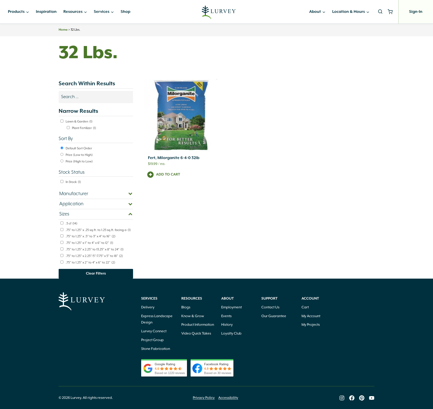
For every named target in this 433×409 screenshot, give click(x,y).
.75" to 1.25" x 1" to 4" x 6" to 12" (89, 243)
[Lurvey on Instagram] (342, 398)
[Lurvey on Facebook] (352, 398)
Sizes (64, 214)
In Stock (73, 182)
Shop (125, 11)
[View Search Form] (380, 12)
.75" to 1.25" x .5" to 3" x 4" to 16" (90, 236)
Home (63, 30)
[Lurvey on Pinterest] (361, 398)
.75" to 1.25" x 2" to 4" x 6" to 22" (90, 262)
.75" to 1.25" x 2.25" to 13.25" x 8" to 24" (95, 249)
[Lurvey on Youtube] (371, 398)
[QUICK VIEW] (180, 115)
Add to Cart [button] (168, 175)
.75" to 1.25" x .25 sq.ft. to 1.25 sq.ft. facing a (98, 230)
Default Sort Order (79, 148)
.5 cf (71, 223)
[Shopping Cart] (392, 11)
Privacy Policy (204, 398)
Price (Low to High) (79, 155)
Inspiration (46, 11)
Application (71, 204)
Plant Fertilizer (84, 128)
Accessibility (228, 398)
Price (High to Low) (79, 161)
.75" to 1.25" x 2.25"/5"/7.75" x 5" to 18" (94, 256)
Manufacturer (73, 193)
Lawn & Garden (79, 121)
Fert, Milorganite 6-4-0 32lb (173, 158)
